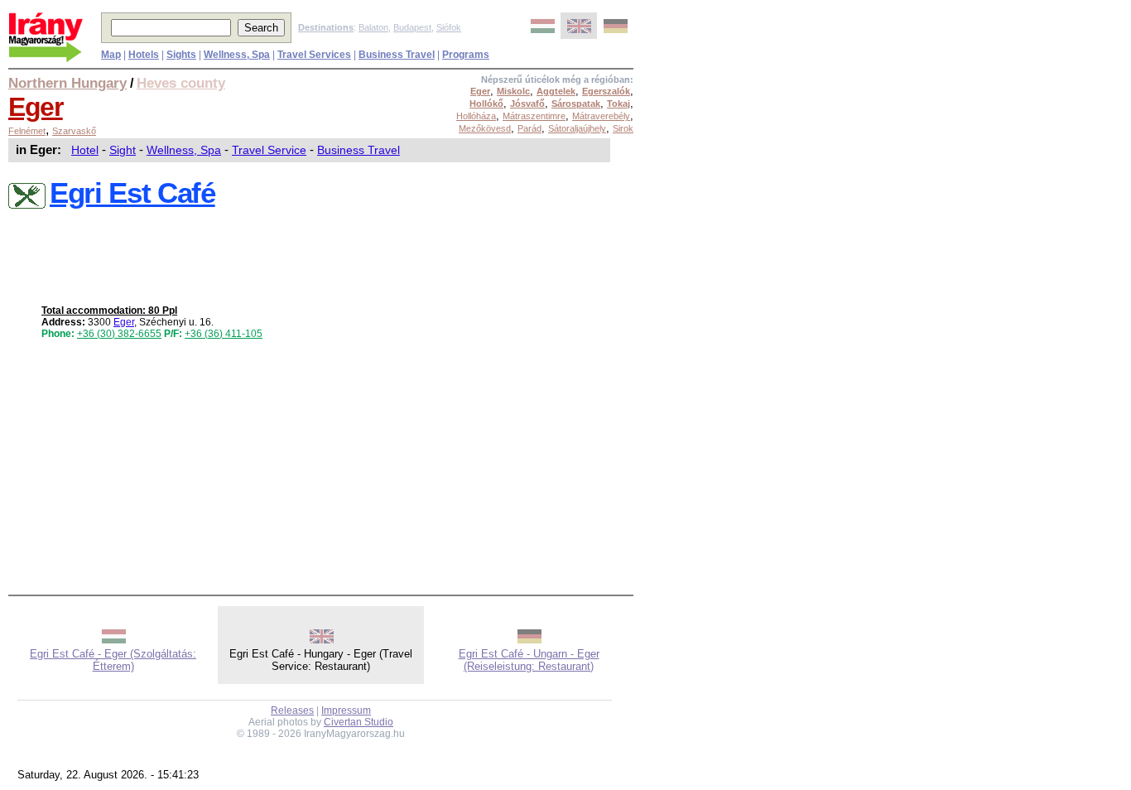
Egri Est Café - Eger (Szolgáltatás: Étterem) (113, 660)
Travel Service (269, 150)
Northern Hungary (67, 83)
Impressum (346, 710)
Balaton (373, 27)
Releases (292, 710)
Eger (35, 107)
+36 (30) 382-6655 (119, 334)
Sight (122, 150)
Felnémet (27, 131)
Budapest (412, 27)
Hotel (85, 150)
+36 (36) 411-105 (223, 334)
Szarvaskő (74, 131)
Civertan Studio (358, 722)
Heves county (181, 83)
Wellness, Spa (184, 150)
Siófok (448, 27)
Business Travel (358, 150)
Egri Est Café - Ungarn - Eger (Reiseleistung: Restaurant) (529, 660)
